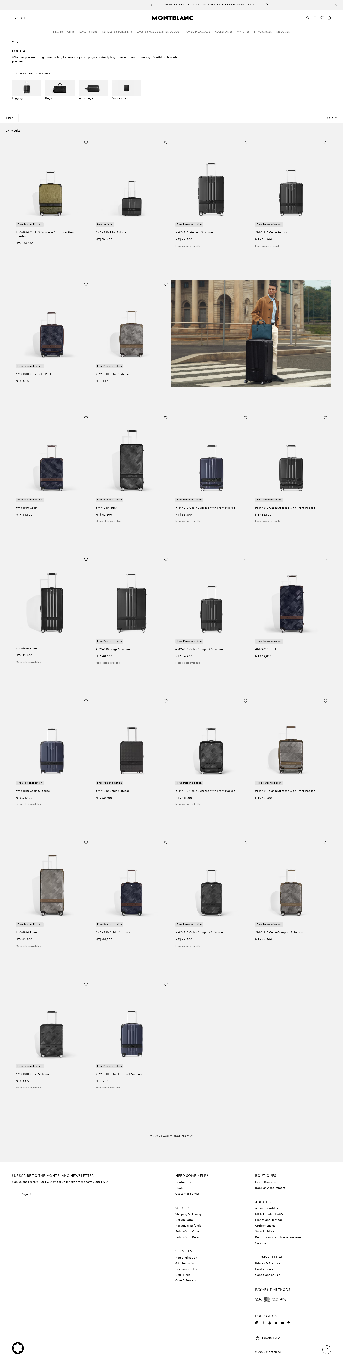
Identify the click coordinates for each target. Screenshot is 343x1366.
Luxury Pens (88, 32)
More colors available (187, 246)
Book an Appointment (270, 1188)
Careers (260, 1243)
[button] (315, 18)
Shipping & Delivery (188, 1214)
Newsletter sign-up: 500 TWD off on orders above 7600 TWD (167, 5)
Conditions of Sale (267, 1275)
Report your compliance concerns (278, 1237)
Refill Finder (183, 1275)
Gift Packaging (185, 1263)
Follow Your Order (187, 1231)
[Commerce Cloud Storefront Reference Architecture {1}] (172, 17)
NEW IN (58, 32)
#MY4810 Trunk (106, 508)
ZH (23, 18)
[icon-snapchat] (269, 1323)
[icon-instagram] (256, 1323)
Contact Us (183, 1182)
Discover (283, 32)
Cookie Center (265, 1269)
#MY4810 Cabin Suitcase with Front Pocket (205, 508)
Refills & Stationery (117, 32)
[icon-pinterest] (288, 1323)
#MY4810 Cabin (27, 508)
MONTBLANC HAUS (269, 1214)
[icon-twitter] (275, 1323)
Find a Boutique (266, 1182)
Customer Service (187, 1193)
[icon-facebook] (263, 1323)
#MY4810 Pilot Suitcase (112, 232)
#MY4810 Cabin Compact (113, 932)
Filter (9, 118)
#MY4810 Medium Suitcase (194, 232)
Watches (243, 32)
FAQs (179, 1188)
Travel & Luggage (197, 32)
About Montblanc (267, 1208)
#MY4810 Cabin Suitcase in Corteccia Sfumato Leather (48, 234)
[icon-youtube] (282, 1323)
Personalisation (186, 1257)
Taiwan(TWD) (271, 1337)
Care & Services (186, 1280)
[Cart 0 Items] (329, 19)
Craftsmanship (265, 1225)
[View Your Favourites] (322, 19)
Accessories (224, 32)
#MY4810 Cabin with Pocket (35, 374)
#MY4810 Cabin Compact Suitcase (199, 649)
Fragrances (263, 32)
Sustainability (264, 1231)
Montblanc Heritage (269, 1220)
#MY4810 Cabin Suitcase (272, 232)
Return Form (184, 1220)
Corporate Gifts (186, 1269)
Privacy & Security (267, 1263)
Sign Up (27, 1194)
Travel (16, 42)
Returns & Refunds (188, 1225)
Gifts (71, 32)
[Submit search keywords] (308, 18)
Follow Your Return (188, 1237)
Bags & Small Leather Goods (158, 32)
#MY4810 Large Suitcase (113, 649)
